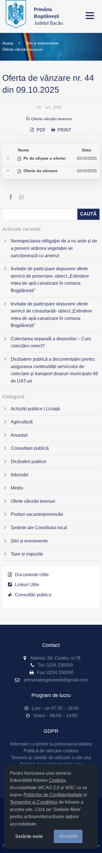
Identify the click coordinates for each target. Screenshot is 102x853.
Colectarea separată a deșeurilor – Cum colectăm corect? (51, 342)
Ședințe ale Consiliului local (39, 527)
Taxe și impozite (27, 554)
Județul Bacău (48, 16)
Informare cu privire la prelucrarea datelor (51, 744)
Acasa (7, 43)
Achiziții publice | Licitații (35, 408)
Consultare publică (30, 448)
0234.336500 (59, 665)
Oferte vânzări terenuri (22, 49)
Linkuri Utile (27, 584)
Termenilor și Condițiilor (34, 802)
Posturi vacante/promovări (37, 514)
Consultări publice (33, 594)
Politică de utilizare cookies (51, 750)
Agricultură (22, 421)
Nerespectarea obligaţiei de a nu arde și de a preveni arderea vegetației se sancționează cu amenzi (54, 248)
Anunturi (19, 435)
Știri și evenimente (42, 43)
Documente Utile (32, 574)
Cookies (57, 780)
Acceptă (68, 836)
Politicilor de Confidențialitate (53, 794)
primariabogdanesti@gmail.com (56, 679)
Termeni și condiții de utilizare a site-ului (51, 757)
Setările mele (29, 836)
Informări (19, 474)
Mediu (17, 487)
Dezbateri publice (28, 461)
